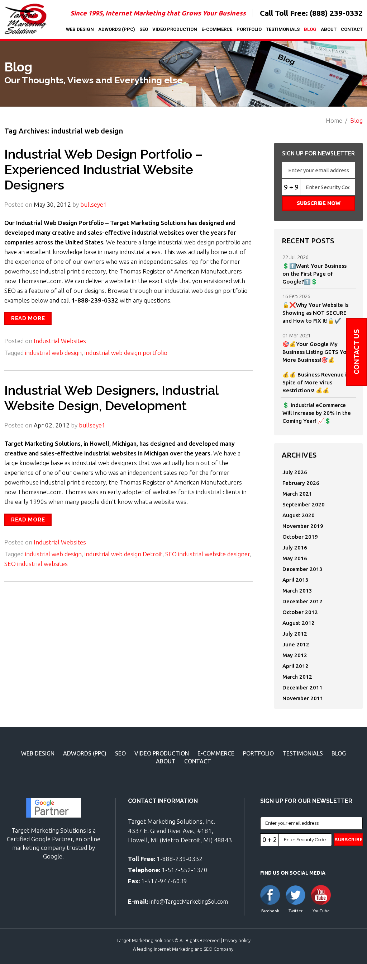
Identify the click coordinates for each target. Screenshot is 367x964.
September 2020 (303, 504)
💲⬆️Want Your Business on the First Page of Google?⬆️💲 (314, 274)
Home (334, 120)
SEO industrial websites (36, 563)
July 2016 (294, 547)
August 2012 (298, 623)
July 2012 (294, 634)
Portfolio (249, 29)
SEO (143, 29)
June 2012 (295, 644)
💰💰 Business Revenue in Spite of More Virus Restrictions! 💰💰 (316, 382)
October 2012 (300, 612)
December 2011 (302, 687)
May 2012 (294, 655)
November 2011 (302, 698)
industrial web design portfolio (126, 352)
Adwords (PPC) (116, 29)
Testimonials (283, 29)
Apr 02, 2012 (52, 425)
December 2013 (302, 569)
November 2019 (302, 526)
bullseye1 (93, 204)
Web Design (80, 29)
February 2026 (300, 483)
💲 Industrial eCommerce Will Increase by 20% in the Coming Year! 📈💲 (316, 413)
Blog (310, 29)
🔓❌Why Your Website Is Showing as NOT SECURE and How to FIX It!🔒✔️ (315, 313)
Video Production (174, 29)
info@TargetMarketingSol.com (188, 901)
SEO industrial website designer (207, 554)
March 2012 (297, 677)
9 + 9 (291, 187)
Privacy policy (237, 940)
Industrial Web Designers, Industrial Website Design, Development (111, 398)
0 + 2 (269, 839)
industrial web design (53, 352)
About (329, 29)
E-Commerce (216, 29)
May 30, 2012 (52, 204)
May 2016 (294, 558)
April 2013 (295, 580)
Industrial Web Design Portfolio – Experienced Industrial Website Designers (103, 169)
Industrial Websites (60, 340)
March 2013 (297, 591)
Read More (28, 318)
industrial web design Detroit (123, 554)
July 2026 (294, 472)
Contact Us (356, 352)
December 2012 (302, 601)
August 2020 (298, 515)
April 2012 (295, 666)
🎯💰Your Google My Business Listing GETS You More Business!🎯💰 (316, 352)
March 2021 (297, 494)
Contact (352, 29)
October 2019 (300, 537)
